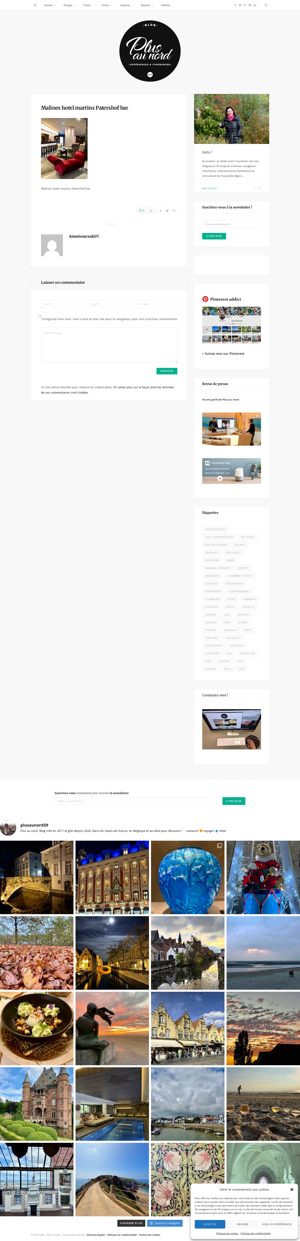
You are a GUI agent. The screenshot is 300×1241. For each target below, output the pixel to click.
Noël (248, 630)
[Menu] (35, 5)
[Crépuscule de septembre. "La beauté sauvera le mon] (263, 1028)
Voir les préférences (277, 1224)
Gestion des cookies (149, 1234)
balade (240, 544)
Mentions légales (96, 1234)
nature (211, 630)
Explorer (125, 5)
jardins (211, 614)
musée (242, 622)
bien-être (212, 560)
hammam (249, 599)
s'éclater (212, 653)
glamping (213, 599)
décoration (234, 583)
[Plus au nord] (150, 51)
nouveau (230, 630)
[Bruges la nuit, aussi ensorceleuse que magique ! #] (36, 877)
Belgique (232, 552)
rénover (236, 645)
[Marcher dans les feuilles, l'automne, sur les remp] (36, 953)
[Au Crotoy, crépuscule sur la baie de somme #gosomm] (263, 953)
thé (208, 661)
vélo (227, 668)
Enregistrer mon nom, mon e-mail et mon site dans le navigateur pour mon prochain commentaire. (110, 319)
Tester (87, 5)
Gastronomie (239, 591)
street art (248, 653)
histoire (212, 606)
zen (241, 668)
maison (243, 614)
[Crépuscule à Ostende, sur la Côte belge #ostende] (112, 1028)
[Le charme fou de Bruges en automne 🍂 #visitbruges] (187, 953)
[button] (292, 1190)
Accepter (210, 1224)
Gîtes (231, 599)
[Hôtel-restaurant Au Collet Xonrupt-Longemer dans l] (36, 1028)
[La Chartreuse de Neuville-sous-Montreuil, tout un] (263, 1179)
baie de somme (216, 544)
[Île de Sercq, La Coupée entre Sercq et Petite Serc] (112, 1179)
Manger (67, 5)
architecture (215, 529)
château (212, 583)
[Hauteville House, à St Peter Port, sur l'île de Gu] (36, 1179)
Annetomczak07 (84, 236)
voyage (211, 668)
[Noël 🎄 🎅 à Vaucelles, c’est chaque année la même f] (263, 877)
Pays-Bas (212, 637)
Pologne (232, 637)
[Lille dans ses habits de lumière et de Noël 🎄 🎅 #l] (112, 877)
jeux (227, 614)
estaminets (214, 591)
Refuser (242, 1224)
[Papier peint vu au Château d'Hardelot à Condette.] (187, 1179)
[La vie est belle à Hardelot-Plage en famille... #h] (263, 1104)
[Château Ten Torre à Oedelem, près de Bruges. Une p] (36, 1104)
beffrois (212, 552)
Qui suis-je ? (210, 188)
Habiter (165, 5)
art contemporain (219, 537)
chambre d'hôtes (240, 575)
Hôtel (230, 606)
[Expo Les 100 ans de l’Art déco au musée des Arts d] (187, 877)
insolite (248, 606)
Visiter (105, 5)
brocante (213, 575)
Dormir (48, 5)
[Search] (265, 5)
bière (231, 560)
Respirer (145, 5)
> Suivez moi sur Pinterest (223, 353)
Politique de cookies (227, 1233)
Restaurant (214, 645)
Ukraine (224, 661)
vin (240, 661)
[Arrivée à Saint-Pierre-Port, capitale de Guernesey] (187, 1104)
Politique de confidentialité (256, 1233)
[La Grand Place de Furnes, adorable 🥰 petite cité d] (187, 1028)
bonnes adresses (218, 568)
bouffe (243, 568)
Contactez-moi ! (215, 695)
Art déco (247, 537)
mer (227, 622)
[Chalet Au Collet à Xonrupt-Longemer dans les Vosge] (112, 1104)
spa (229, 653)
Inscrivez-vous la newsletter (91, 793)
